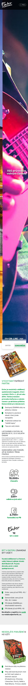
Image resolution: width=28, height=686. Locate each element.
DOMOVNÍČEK (20, 345)
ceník (23, 612)
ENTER (8, 345)
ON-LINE (13, 338)
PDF (21, 339)
